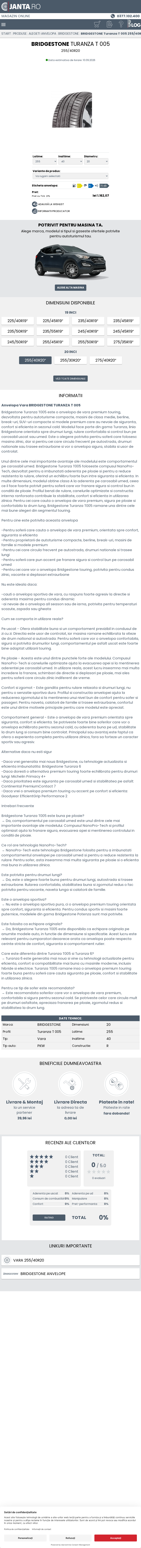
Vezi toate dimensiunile (70, 378)
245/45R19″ (123, 331)
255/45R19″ (53, 342)
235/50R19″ (18, 331)
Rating (49, 1217)
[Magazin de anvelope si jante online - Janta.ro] (70, 6)
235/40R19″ (88, 320)
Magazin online (15, 16)
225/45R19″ (53, 320)
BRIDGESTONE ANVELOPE (43, 1273)
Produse (20, 33)
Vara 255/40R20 (28, 1260)
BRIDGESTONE (68, 33)
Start (6, 33)
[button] (109, 24)
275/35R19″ (123, 342)
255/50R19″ (88, 342)
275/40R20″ (105, 360)
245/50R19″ (17, 342)
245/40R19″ (88, 331)
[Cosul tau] (97, 24)
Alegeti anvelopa (42, 33)
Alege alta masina (70, 287)
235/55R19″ (53, 331)
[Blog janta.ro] (134, 24)
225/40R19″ (18, 320)
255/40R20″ (35, 360)
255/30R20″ (70, 360)
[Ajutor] (121, 24)
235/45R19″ (123, 320)
